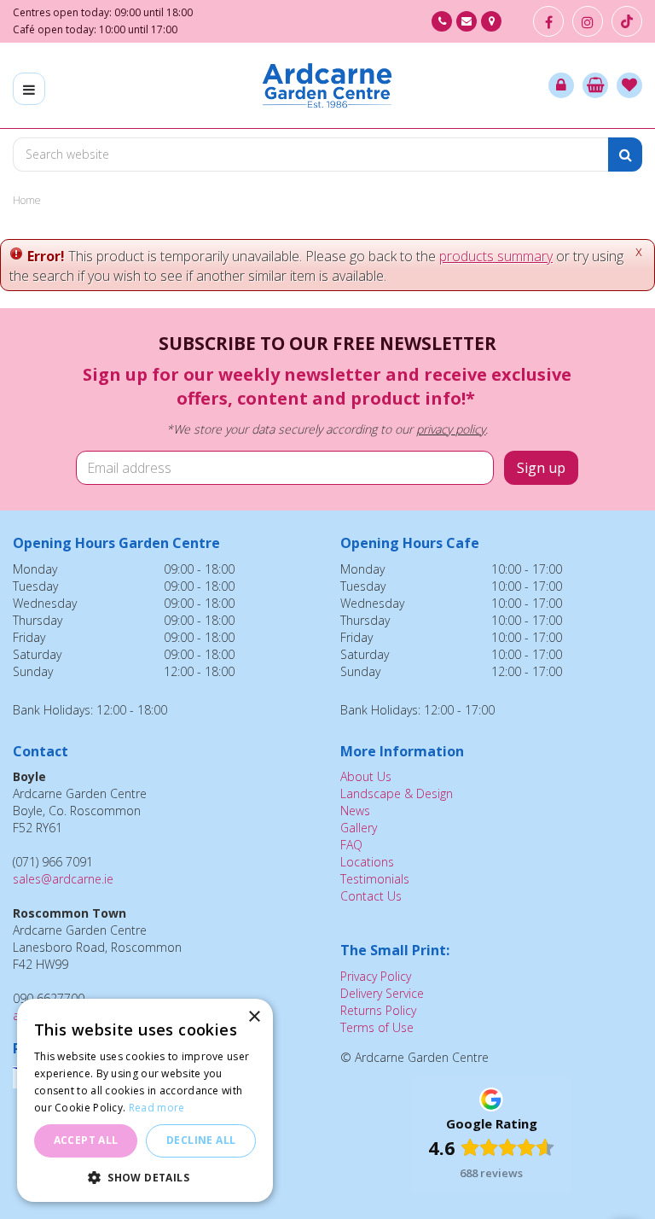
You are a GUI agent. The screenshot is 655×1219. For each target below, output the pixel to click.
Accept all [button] (86, 1140)
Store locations (491, 21)
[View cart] (595, 85)
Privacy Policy (375, 976)
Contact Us (371, 896)
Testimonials (374, 879)
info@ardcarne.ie (466, 21)
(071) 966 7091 (442, 21)
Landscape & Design (396, 793)
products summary (496, 256)
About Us (365, 776)
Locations (367, 862)
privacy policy (450, 429)
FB (548, 21)
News (355, 810)
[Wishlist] (629, 85)
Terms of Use (377, 1027)
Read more (157, 1107)
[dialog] (145, 1100)
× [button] (253, 1017)
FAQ (351, 845)
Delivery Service (382, 993)
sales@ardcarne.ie (63, 879)
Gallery (358, 827)
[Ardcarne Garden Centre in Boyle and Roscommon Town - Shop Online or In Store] (327, 85)
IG (587, 21)
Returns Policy (378, 1010)
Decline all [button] (200, 1140)
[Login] (561, 85)
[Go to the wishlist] (629, 85)
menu (29, 89)
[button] (145, 1177)
